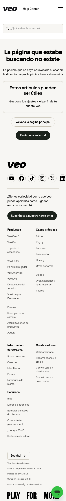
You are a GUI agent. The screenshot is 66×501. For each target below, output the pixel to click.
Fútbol (39, 236)
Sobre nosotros (16, 356)
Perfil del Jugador (17, 266)
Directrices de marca (15, 381)
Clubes (40, 274)
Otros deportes (44, 266)
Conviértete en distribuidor (44, 369)
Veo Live (12, 278)
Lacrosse (41, 248)
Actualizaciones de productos (18, 324)
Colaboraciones (45, 352)
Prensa (11, 374)
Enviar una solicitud (33, 135)
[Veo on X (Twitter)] (52, 178)
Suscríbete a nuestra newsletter (32, 216)
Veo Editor (13, 261)
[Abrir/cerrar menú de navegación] (61, 9)
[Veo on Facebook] (22, 178)
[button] (18, 456)
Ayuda (10, 332)
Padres (40, 290)
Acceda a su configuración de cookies (24, 484)
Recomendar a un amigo (46, 359)
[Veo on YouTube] (11, 178)
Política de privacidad (17, 474)
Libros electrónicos (18, 404)
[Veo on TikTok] (32, 178)
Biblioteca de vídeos (18, 436)
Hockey (40, 260)
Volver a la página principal (33, 122)
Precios (11, 307)
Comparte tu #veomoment (15, 422)
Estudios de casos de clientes (17, 412)
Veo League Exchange (14, 296)
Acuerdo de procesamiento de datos (24, 468)
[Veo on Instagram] (42, 178)
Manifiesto (13, 368)
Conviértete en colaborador (44, 379)
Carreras (12, 362)
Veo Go (11, 242)
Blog (9, 398)
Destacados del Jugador (16, 286)
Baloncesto (42, 254)
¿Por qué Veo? (15, 430)
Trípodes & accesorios (13, 250)
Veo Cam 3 (13, 236)
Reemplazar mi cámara (15, 315)
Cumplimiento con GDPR (18, 479)
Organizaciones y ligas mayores (45, 282)
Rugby (39, 242)
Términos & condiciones (18, 463)
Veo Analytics (15, 272)
